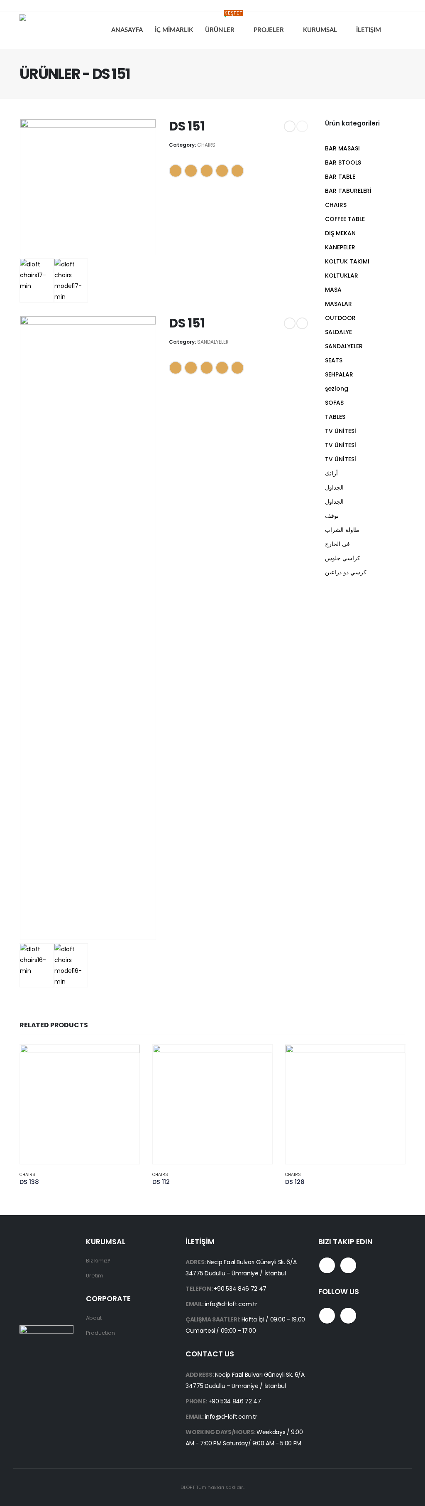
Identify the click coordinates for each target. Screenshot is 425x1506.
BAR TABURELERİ (348, 191)
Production (100, 1332)
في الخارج (337, 544)
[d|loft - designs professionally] (51, 30)
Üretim (94, 1275)
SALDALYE (338, 332)
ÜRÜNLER (223, 23)
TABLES (335, 417)
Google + (222, 170)
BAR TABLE (340, 176)
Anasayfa (127, 30)
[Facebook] (25, 6)
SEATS (333, 360)
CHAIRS (206, 144)
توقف (332, 516)
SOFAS (334, 403)
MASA (333, 289)
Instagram (348, 1265)
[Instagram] (43, 6)
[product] (79, 1104)
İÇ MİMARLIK (174, 30)
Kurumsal (320, 30)
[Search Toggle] (399, 30)
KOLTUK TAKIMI (347, 261)
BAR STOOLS (343, 162)
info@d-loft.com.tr (231, 1304)
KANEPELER (340, 247)
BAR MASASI (342, 148)
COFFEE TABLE (345, 219)
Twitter (191, 170)
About (94, 1317)
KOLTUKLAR (341, 275)
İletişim (368, 30)
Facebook (175, 170)
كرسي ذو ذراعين (345, 572)
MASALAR (338, 304)
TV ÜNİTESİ (340, 431)
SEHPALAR (339, 374)
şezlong (336, 388)
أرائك (331, 473)
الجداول (334, 487)
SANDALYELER (213, 341)
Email (237, 170)
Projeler (269, 30)
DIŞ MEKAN (340, 233)
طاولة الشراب (342, 530)
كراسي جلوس (342, 558)
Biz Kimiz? (98, 1260)
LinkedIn (206, 170)
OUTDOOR (340, 318)
